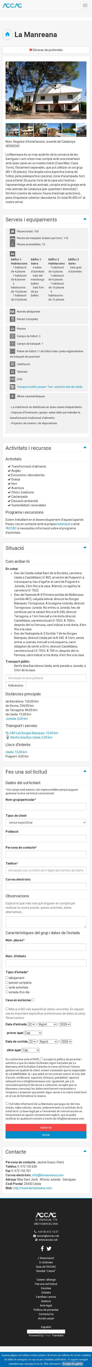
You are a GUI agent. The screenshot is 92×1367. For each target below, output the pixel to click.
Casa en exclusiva (18, 1000)
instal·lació (63, 524)
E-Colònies (46, 1262)
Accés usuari (46, 1318)
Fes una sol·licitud (46, 1284)
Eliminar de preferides (47, 50)
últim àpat (14, 1050)
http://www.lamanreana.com (32, 1188)
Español (46, 1327)
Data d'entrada (16, 1024)
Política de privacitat (46, 1309)
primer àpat (15, 1033)
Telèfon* (12, 863)
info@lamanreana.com (48, 1175)
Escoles (46, 1288)
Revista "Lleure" (46, 1271)
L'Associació (46, 1258)
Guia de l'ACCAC (46, 1266)
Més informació (52, 1363)
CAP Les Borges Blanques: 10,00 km (33, 733)
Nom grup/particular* (21, 799)
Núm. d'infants (16, 956)
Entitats (46, 1292)
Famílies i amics (46, 1296)
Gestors (46, 1301)
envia (46, 1135)
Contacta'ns (46, 1314)
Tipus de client (16, 815)
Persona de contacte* (21, 847)
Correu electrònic (18, 879)
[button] (27, 130)
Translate (57, 1335)
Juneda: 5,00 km (17, 718)
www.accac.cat (48, 1239)
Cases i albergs (46, 1279)
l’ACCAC (11, 528)
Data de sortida (17, 1041)
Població (12, 831)
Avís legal (46, 1305)
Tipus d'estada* (17, 972)
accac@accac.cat (48, 1235)
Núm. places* (15, 940)
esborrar (46, 1127)
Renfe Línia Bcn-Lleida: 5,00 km (31, 737)
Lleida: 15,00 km (16, 752)
